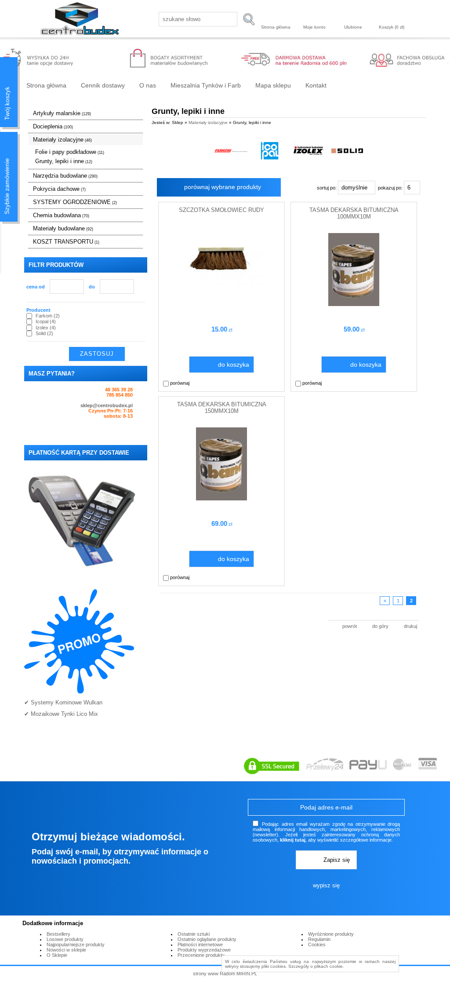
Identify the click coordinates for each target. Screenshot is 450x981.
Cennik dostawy (103, 85)
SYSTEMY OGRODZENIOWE (75, 202)
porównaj (179, 383)
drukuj (410, 626)
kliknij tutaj (292, 839)
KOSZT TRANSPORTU (66, 241)
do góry (380, 626)
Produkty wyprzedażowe (204, 949)
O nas (147, 85)
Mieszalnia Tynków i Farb (206, 85)
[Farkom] (230, 150)
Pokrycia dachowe (59, 189)
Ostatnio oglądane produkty (207, 939)
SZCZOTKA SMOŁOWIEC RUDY (221, 210)
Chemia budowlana (61, 215)
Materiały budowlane (63, 228)
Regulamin (319, 939)
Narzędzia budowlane (65, 175)
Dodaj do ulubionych (276, 383)
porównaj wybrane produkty (222, 186)
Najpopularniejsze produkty (76, 944)
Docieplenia (53, 126)
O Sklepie (57, 955)
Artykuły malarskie (62, 113)
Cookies (317, 944)
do (92, 286)
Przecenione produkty (201, 955)
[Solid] (346, 150)
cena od (35, 286)
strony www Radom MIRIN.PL (225, 973)
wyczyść (136, 354)
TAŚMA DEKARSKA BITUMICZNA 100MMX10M (354, 213)
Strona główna (275, 27)
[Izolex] (308, 150)
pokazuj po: (391, 187)
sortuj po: (327, 187)
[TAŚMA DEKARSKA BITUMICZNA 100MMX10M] (353, 304)
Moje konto (314, 27)
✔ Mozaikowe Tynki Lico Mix (61, 714)
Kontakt (316, 85)
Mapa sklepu (273, 85)
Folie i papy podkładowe (69, 152)
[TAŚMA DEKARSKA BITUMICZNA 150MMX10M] (221, 498)
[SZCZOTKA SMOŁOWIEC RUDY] (221, 283)
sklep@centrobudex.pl (106, 405)
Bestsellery (58, 934)
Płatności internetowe (200, 944)
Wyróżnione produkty (331, 934)
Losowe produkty (65, 939)
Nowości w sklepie (66, 949)
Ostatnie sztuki (194, 934)
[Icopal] (269, 150)
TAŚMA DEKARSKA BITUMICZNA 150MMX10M (221, 407)
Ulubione (353, 27)
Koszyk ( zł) (391, 27)
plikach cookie (328, 966)
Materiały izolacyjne (62, 139)
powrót (349, 626)
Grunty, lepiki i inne (63, 161)
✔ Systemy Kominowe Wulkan (63, 702)
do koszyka (233, 364)
